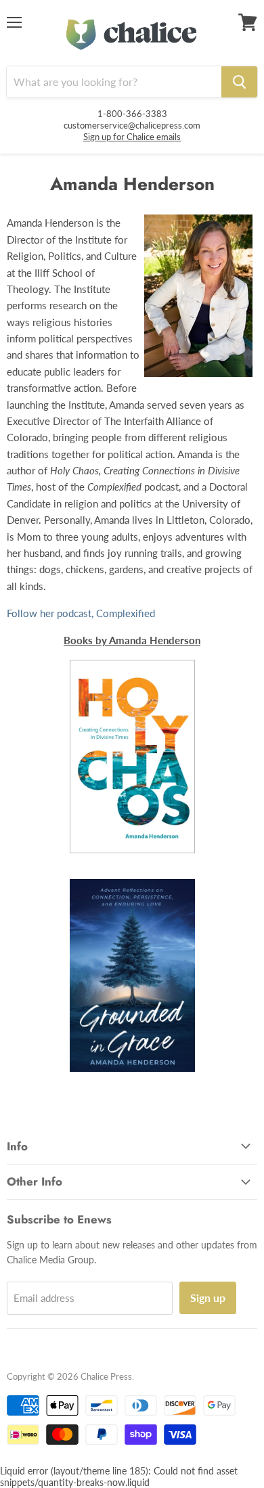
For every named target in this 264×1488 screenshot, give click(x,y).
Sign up (207, 1297)
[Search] (239, 81)
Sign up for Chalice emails (132, 136)
